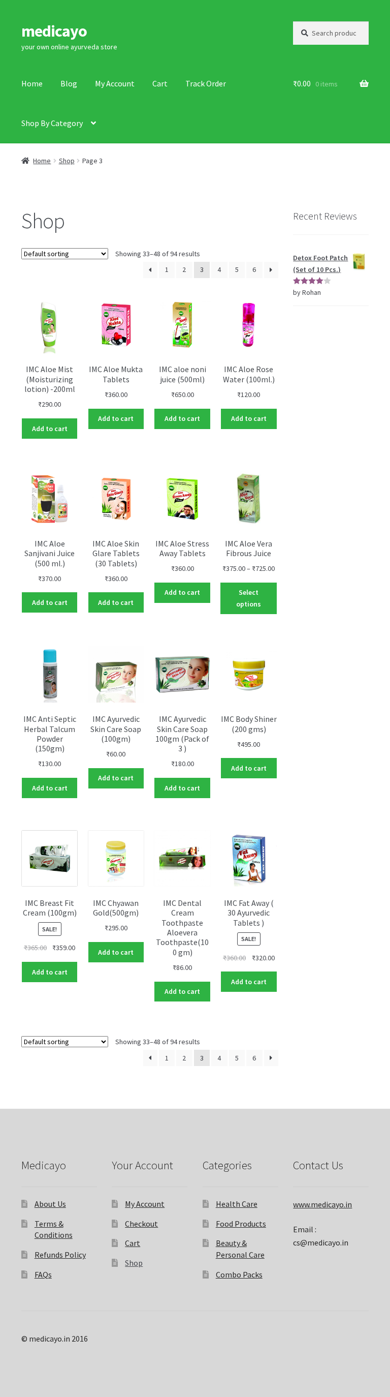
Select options (248, 598)
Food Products (241, 1224)
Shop (67, 160)
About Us (50, 1204)
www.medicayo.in (322, 1204)
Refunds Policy (60, 1255)
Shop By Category (52, 123)
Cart (160, 83)
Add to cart (50, 428)
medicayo (54, 31)
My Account (115, 83)
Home (32, 83)
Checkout (141, 1224)
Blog (68, 83)
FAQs (43, 1274)
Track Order (205, 83)
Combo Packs (239, 1274)
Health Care (236, 1204)
